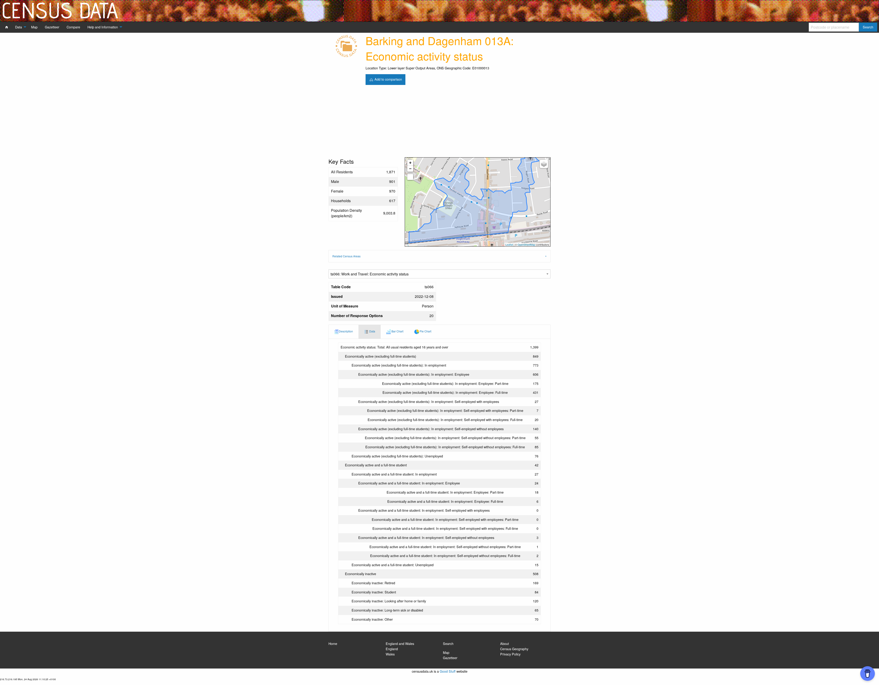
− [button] (410, 168)
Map (446, 652)
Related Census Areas (346, 256)
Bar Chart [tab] (397, 331)
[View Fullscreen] (410, 177)
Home (332, 643)
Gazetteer (450, 657)
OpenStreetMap (526, 244)
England (392, 648)
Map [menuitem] (34, 26)
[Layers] (544, 164)
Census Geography (514, 648)
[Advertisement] (439, 123)
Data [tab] (372, 331)
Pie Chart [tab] (425, 331)
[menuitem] (6, 27)
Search (448, 643)
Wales (390, 654)
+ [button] (410, 162)
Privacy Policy (510, 654)
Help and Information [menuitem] (102, 26)
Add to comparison (388, 78)
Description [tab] (346, 331)
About (504, 643)
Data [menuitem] (18, 26)
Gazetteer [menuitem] (52, 26)
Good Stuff (448, 671)
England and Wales (400, 643)
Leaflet (509, 244)
